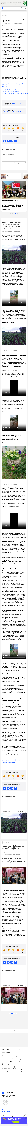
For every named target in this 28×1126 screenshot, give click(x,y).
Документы (8, 1030)
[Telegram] (11, 141)
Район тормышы (5, 842)
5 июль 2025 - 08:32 (6, 231)
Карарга (15, 1121)
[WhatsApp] (15, 141)
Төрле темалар (18, 1030)
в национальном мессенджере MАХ (12, 111)
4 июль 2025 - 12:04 (6, 854)
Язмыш (3, 219)
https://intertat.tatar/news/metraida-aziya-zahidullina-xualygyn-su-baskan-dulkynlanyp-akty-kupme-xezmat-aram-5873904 (14, 760)
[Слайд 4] (15, 213)
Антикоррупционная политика (7, 1110)
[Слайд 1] (10, 213)
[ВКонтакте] (4, 141)
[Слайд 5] (17, 213)
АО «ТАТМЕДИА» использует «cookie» (9, 1112)
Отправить (21, 164)
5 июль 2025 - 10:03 (6, 23)
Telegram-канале (16, 103)
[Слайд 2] (12, 213)
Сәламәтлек (5, 15)
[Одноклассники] (8, 141)
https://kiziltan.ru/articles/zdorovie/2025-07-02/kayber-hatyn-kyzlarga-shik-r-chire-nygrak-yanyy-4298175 (13, 85)
